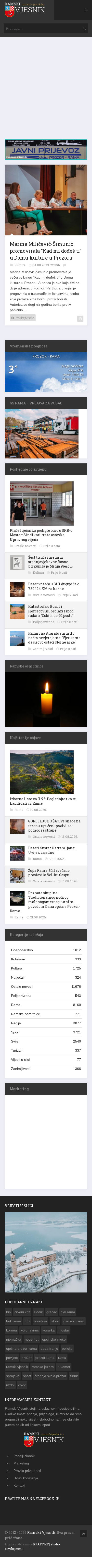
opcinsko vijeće (54, 1339)
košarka (48, 1330)
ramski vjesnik (17, 1367)
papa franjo (49, 1348)
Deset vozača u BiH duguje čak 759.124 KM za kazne (53, 586)
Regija (46, 1023)
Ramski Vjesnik (41, 1532)
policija (67, 1348)
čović (22, 1385)
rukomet (63, 1367)
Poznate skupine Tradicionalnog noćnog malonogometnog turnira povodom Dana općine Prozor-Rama (45, 902)
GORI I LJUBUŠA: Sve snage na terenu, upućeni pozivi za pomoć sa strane (54, 825)
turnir (74, 1376)
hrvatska (40, 1321)
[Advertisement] (46, 90)
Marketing (21, 1463)
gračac (51, 1312)
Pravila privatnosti (27, 1471)
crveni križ (22, 1312)
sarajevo (12, 1376)
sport (27, 1376)
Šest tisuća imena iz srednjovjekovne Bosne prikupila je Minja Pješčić (50, 562)
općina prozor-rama (21, 1348)
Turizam (46, 1050)
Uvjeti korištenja (25, 1478)
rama (62, 1358)
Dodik (38, 1312)
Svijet (46, 1041)
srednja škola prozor (50, 1376)
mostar (63, 1330)
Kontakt (19, 1485)
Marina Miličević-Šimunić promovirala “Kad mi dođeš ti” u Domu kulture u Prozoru (45, 251)
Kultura (20, 265)
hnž (27, 1321)
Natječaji (46, 977)
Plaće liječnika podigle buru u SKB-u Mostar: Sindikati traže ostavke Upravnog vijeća (41, 535)
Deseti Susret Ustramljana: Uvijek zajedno (51, 850)
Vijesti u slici (46, 1060)
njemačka (13, 1339)
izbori (55, 1321)
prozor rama (44, 1358)
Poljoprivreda (44, 622)
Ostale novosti (25, 546)
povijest (12, 1358)
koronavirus (30, 1330)
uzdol (10, 1385)
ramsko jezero (43, 1367)
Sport (46, 1032)
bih (8, 1312)
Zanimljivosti (43, 648)
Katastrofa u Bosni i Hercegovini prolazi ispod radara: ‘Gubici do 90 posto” (51, 611)
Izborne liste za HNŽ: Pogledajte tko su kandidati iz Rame (43, 801)
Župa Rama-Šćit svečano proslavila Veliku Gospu (49, 872)
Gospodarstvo (46, 950)
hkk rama (68, 1312)
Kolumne (46, 959)
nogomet (32, 1339)
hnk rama (13, 1321)
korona (11, 1330)
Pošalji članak (24, 1456)
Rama (19, 809)
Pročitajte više (24, 318)
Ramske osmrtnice (46, 1014)
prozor (27, 1358)
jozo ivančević (73, 1321)
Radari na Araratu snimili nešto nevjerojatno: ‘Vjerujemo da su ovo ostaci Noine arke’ (54, 638)
